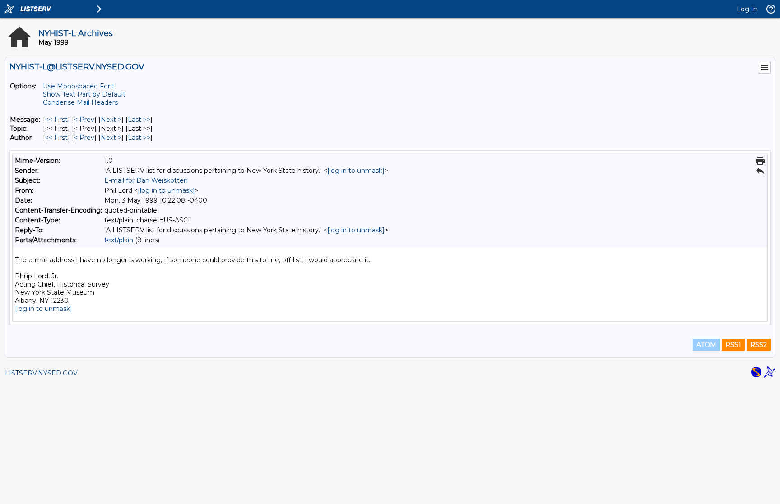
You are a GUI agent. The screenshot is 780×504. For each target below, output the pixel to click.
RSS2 (758, 345)
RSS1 (733, 345)
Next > (111, 120)
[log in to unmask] (356, 170)
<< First (56, 120)
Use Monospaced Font (79, 86)
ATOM (706, 345)
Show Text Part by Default (84, 94)
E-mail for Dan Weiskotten (146, 180)
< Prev (84, 120)
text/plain (118, 240)
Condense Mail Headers (80, 102)
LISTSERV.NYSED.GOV (41, 373)
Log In (747, 9)
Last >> (139, 120)
